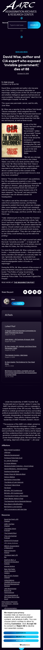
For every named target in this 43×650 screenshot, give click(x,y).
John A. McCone (25, 186)
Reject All (21, 636)
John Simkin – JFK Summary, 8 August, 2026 (19, 339)
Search (5, 23)
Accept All (21, 640)
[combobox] (17, 25)
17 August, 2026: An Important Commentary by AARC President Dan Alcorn (20, 331)
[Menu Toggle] (21, 18)
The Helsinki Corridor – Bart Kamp (16, 355)
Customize (21, 633)
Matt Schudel (9, 82)
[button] (21, 30)
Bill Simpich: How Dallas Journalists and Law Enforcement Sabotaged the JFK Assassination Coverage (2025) (21, 373)
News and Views (21, 52)
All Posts (17, 303)
